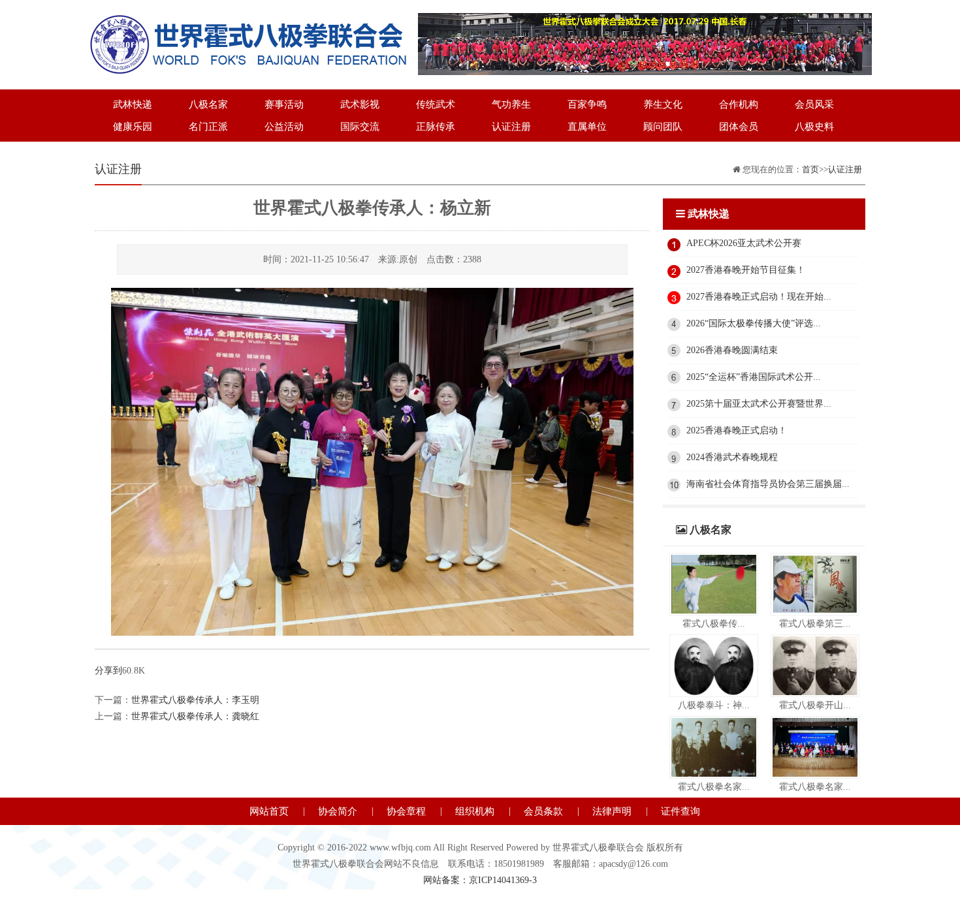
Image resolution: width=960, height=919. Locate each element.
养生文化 (662, 104)
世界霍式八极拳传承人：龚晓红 (195, 716)
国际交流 (359, 126)
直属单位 (587, 126)
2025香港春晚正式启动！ (736, 430)
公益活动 (284, 126)
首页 (810, 169)
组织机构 (474, 811)
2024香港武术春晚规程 (732, 457)
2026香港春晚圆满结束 (732, 350)
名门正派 (208, 126)
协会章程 (406, 811)
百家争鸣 (587, 104)
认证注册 (511, 126)
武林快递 (132, 104)
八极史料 (814, 126)
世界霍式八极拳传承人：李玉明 (195, 700)
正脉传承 (435, 126)
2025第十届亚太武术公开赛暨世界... (758, 404)
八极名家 (208, 104)
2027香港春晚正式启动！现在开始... (758, 297)
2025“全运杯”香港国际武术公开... (753, 377)
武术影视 (359, 104)
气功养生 (511, 104)
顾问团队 (662, 126)
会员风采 (814, 104)
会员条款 (543, 811)
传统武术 (435, 104)
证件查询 (680, 811)
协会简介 (337, 811)
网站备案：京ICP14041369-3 (480, 880)
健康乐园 (132, 126)
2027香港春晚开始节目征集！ (745, 270)
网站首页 (269, 811)
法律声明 (612, 811)
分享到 (108, 671)
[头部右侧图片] (645, 21)
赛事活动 (284, 104)
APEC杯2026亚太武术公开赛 (743, 243)
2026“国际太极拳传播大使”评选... (753, 323)
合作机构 (738, 104)
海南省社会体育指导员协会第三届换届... (768, 484)
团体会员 (738, 126)
